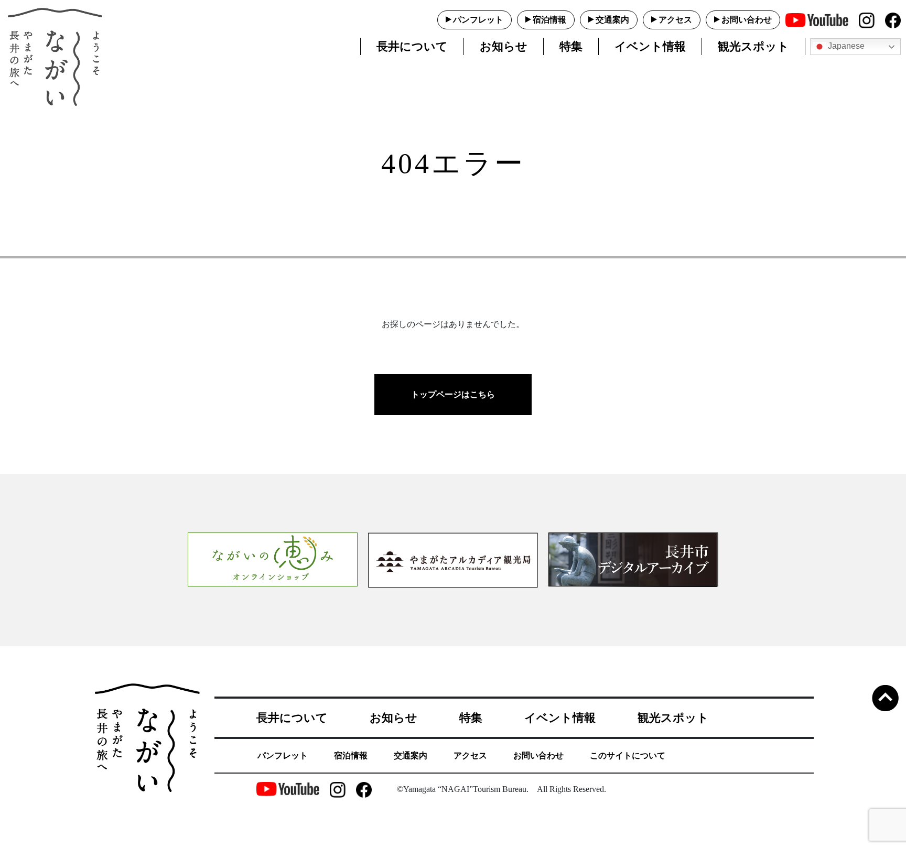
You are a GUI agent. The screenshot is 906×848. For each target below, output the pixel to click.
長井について (412, 46)
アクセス (675, 19)
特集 (571, 46)
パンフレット (478, 19)
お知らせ (503, 46)
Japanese (845, 45)
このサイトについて (627, 755)
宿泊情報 (549, 19)
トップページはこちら (453, 394)
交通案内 (612, 19)
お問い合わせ (746, 19)
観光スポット (753, 46)
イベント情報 (650, 46)
